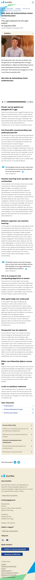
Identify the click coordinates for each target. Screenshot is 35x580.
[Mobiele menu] (32, 2)
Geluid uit (30, 102)
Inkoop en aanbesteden (8, 577)
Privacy (3, 568)
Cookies (3, 564)
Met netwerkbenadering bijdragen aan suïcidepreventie (14, 447)
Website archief (6, 570)
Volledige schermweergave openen (32, 102)
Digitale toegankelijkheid (8, 566)
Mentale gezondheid (11, 413)
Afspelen (2, 102)
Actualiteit (10, 8)
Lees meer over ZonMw (9, 495)
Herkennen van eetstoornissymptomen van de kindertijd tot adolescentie (15, 430)
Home (3, 8)
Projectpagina (8, 406)
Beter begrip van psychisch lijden (12, 452)
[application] (17, 91)
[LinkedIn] (2, 540)
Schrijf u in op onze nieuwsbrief (15, 549)
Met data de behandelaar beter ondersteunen (12, 441)
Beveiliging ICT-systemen (8, 575)
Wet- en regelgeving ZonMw (9, 573)
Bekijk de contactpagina (10, 531)
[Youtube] (7, 540)
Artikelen (18, 8)
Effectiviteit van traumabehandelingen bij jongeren (15, 435)
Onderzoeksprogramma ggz (13, 409)
